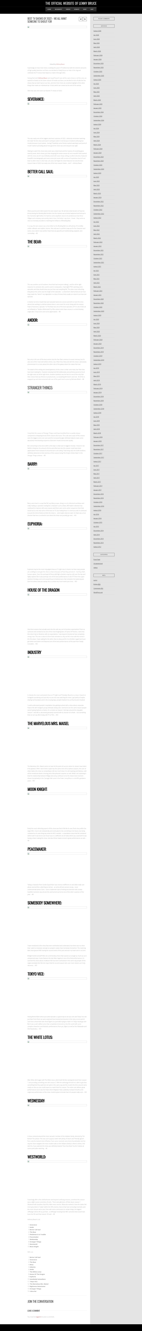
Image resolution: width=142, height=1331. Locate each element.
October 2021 (98, 258)
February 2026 (98, 55)
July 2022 (96, 222)
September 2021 (99, 262)
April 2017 (97, 478)
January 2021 (97, 295)
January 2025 (97, 108)
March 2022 (97, 238)
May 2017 (96, 474)
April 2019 (97, 380)
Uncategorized (98, 563)
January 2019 (97, 392)
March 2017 (97, 482)
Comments (98, 588)
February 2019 (98, 388)
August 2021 (97, 266)
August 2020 (97, 315)
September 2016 (99, 506)
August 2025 (97, 80)
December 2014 (99, 531)
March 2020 (97, 336)
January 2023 (97, 197)
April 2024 (97, 141)
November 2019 (99, 352)
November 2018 (99, 401)
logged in (38, 1317)
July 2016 (96, 514)
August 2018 (97, 413)
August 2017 (97, 461)
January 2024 (97, 153)
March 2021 (97, 287)
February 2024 (98, 149)
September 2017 (99, 457)
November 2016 (99, 498)
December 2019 (99, 348)
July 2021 (96, 271)
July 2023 (96, 177)
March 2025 (97, 100)
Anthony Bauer (60, 64)
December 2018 (99, 396)
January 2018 (97, 441)
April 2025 (97, 96)
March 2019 (97, 384)
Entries (97, 584)
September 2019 (99, 360)
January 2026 (97, 59)
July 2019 (96, 368)
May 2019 (96, 376)
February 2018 (98, 437)
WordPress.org (98, 592)
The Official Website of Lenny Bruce (71, 3)
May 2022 (96, 230)
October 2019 (98, 356)
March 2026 (97, 51)
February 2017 (98, 486)
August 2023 (97, 173)
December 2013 (99, 539)
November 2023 (99, 161)
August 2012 (97, 547)
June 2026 (97, 39)
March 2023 (97, 193)
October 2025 (98, 71)
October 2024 (98, 116)
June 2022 (97, 226)
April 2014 (97, 535)
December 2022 (99, 201)
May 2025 (96, 92)
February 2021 (98, 291)
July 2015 (96, 526)
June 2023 (97, 181)
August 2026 (97, 31)
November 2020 (99, 303)
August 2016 (97, 510)
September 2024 (99, 120)
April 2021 (97, 283)
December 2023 (99, 157)
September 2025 (99, 76)
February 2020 (98, 340)
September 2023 (99, 169)
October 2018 (98, 405)
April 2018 (97, 429)
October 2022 (98, 210)
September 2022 (99, 214)
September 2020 (99, 311)
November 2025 (99, 67)
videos (96, 567)
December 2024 (99, 112)
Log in (95, 580)
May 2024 (96, 136)
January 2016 (97, 518)
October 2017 (98, 453)
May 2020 (96, 327)
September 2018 (99, 409)
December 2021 (99, 250)
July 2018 (96, 417)
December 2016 (99, 494)
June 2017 (97, 470)
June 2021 (97, 275)
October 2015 (98, 522)
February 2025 (98, 104)
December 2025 (99, 63)
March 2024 (97, 145)
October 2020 (98, 307)
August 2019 (97, 364)
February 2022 (98, 242)
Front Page (97, 559)
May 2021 (96, 279)
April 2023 (97, 189)
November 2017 (99, 449)
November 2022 (99, 206)
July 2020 (96, 319)
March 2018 (97, 433)
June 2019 (97, 372)
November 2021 (99, 254)
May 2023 (96, 185)
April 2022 (97, 234)
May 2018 (96, 425)
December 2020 (99, 299)
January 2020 (97, 344)
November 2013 (99, 543)
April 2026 (97, 47)
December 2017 (99, 445)
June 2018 (97, 421)
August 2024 (97, 124)
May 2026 (96, 43)
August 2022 (97, 218)
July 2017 (96, 466)
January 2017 (97, 490)
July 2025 (96, 84)
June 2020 (97, 323)
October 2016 (98, 502)
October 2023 (98, 165)
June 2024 (97, 132)
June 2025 (97, 88)
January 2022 (97, 246)
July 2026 (96, 35)
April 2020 (97, 331)
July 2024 (96, 128)
